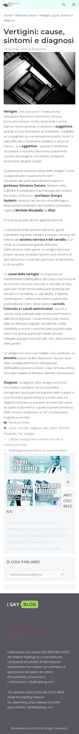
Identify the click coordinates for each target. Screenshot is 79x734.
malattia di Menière (30, 373)
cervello (23, 428)
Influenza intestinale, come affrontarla (31, 522)
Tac (20, 433)
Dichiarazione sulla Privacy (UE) (28, 633)
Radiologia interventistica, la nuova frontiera (38, 450)
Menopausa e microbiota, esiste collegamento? (38, 535)
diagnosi (35, 428)
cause (13, 428)
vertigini (29, 433)
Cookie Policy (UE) (19, 627)
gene (53, 428)
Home (8, 15)
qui (21, 220)
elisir (46, 428)
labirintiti (49, 373)
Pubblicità (13, 640)
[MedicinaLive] (10, 4)
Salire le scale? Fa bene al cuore (28, 542)
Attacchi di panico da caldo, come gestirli (33, 548)
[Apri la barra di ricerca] (63, 4)
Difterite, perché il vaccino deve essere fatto (36, 529)
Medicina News (25, 15)
